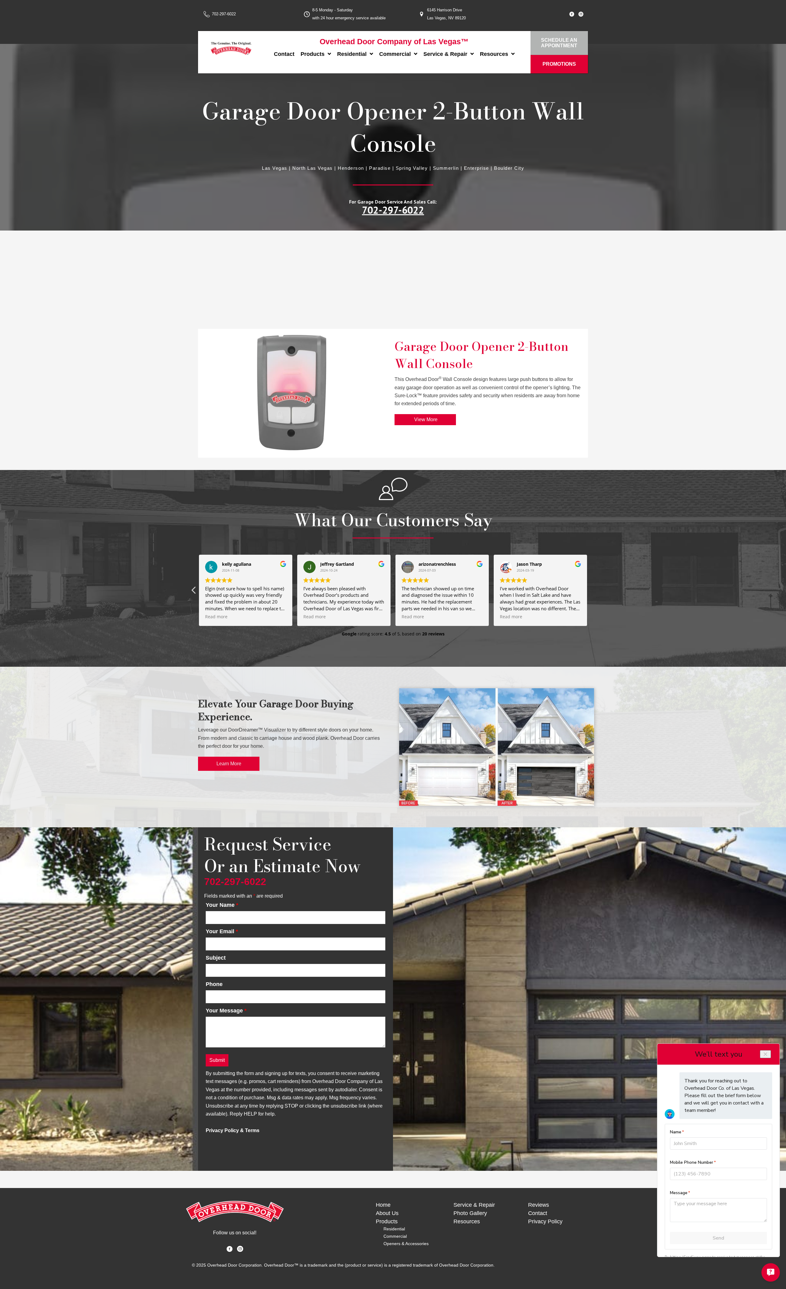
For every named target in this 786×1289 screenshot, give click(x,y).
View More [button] (425, 419)
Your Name (222, 905)
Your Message (226, 1011)
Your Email (222, 931)
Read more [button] (216, 616)
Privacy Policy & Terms (232, 1130)
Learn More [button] (228, 763)
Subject (216, 958)
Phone (214, 984)
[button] (592, 592)
